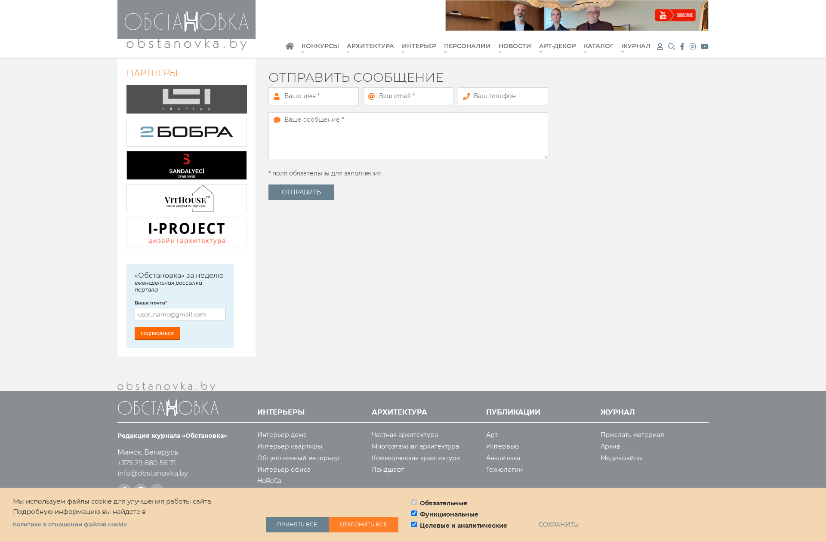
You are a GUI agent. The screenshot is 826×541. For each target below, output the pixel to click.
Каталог (598, 46)
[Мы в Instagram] (693, 47)
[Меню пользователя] (660, 47)
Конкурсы (320, 46)
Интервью (502, 446)
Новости (515, 46)
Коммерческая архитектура (416, 458)
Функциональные (449, 514)
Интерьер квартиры (289, 446)
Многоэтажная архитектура (415, 446)
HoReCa (269, 481)
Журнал (635, 46)
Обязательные (443, 503)
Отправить (301, 192)
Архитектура (370, 46)
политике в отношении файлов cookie (70, 524)
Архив (610, 446)
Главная (289, 50)
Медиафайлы (622, 458)
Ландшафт (388, 469)
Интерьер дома (282, 435)
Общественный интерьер (298, 458)
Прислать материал (632, 435)
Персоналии (467, 46)
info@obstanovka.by (152, 473)
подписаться (157, 333)
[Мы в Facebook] (683, 47)
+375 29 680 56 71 (146, 463)
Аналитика (503, 458)
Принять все (297, 524)
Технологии (504, 469)
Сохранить (558, 525)
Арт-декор (557, 46)
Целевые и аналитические (463, 525)
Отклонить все (363, 524)
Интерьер (419, 46)
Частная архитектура (405, 435)
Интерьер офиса (284, 469)
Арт (492, 435)
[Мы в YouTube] (705, 47)
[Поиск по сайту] (672, 47)
